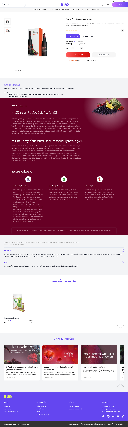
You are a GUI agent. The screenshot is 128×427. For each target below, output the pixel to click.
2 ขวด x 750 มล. (72, 36)
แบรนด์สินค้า (42, 10)
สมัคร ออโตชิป (78, 55)
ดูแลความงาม (85, 10)
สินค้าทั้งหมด (95, 10)
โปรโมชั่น (51, 10)
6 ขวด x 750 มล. (88, 36)
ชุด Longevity (66, 10)
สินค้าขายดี (58, 10)
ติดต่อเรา (123, 1)
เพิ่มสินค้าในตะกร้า (104, 55)
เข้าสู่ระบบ (114, 1)
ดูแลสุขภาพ (76, 10)
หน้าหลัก (35, 10)
